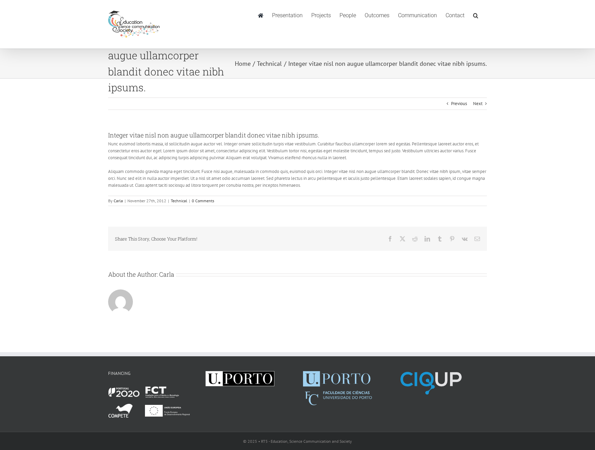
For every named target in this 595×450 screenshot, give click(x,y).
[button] (475, 15)
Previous (459, 103)
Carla (118, 200)
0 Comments (203, 200)
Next (477, 103)
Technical (179, 200)
